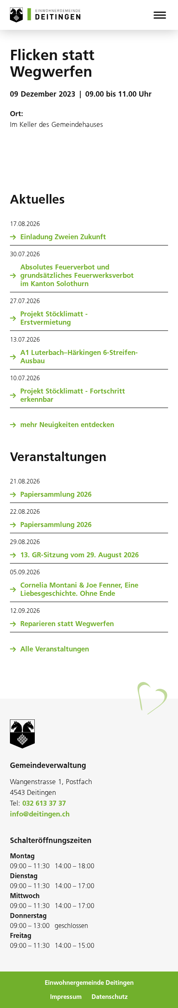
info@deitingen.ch (40, 814)
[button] (160, 15)
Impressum (66, 997)
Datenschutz (109, 997)
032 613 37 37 (44, 803)
